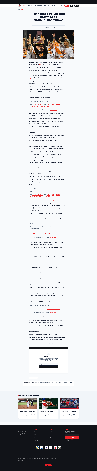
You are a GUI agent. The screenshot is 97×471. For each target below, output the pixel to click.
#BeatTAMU (33, 106)
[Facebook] (76, 1)
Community (45, 5)
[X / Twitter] (71, 1)
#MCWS (58, 104)
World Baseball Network (33, 377)
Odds (41, 5)
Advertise (53, 5)
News (24, 5)
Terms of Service (46, 458)
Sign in (76, 5)
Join (72, 5)
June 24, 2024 (53, 110)
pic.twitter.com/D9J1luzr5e (42, 106)
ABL (50, 437)
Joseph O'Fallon (63, 417)
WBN (20, 429)
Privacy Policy (41, 458)
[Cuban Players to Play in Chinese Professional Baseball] (48, 408)
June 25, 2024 (53, 200)
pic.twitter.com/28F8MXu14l (53, 308)
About (49, 5)
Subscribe (72, 437)
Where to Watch (37, 5)
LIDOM (51, 431)
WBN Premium (73, 439)
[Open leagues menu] (29, 5)
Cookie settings (20, 460)
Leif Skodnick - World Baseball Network (24, 417)
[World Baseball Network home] (48, 465)
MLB (34, 431)
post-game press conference (35, 78)
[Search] (58, 5)
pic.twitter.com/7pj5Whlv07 (43, 233)
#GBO (48, 104)
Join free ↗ (71, 382)
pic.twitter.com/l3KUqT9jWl (43, 196)
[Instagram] (73, 1)
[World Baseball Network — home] (19, 5)
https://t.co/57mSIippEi (37, 104)
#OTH (53, 104)
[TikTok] (78, 1)
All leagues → (36, 440)
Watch (32, 5)
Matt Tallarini (42, 24)
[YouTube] (75, 1)
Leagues (27, 5)
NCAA (40, 64)
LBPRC (51, 434)
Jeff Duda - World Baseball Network (45, 417)
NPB (34, 437)
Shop (24, 458)
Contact (55, 458)
